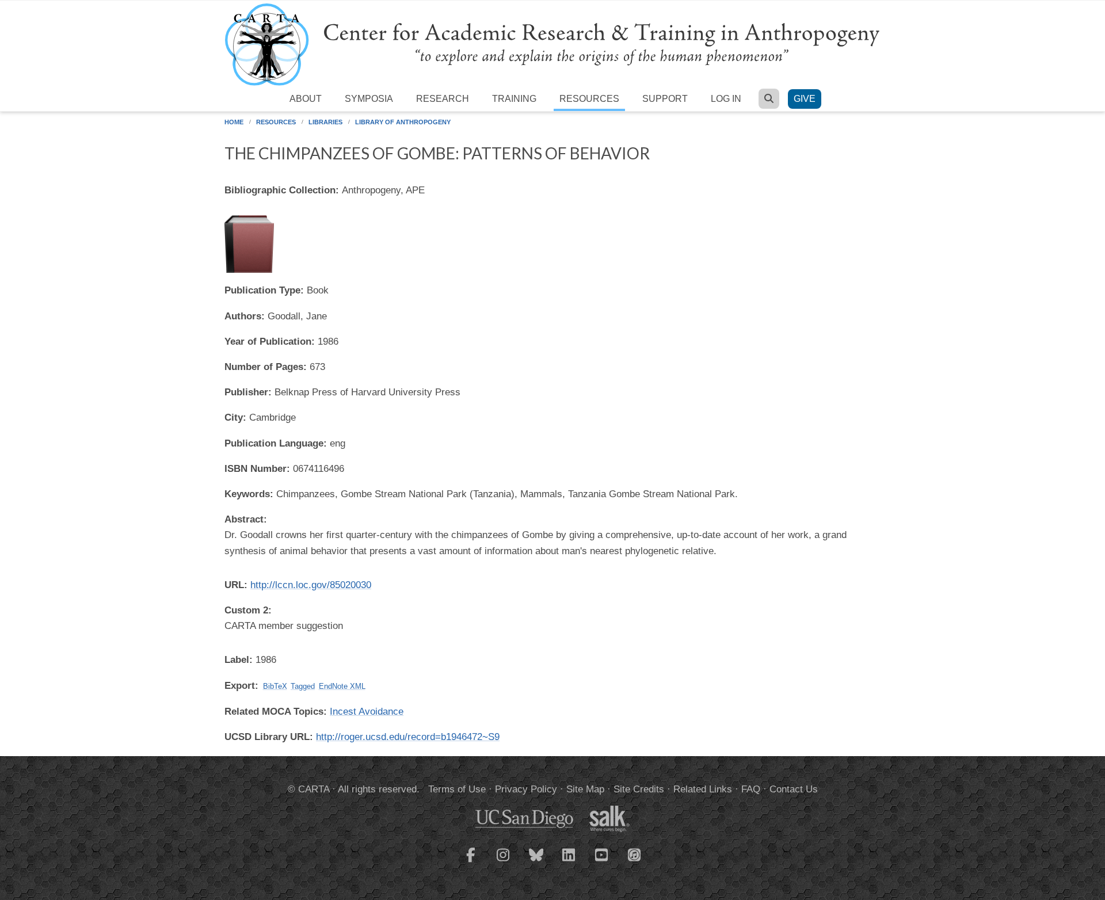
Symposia (369, 99)
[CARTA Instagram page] (503, 862)
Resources (589, 99)
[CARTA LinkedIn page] (569, 862)
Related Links (702, 789)
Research (442, 99)
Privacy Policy (526, 789)
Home (233, 122)
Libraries (325, 122)
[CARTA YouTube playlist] (602, 862)
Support (665, 99)
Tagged (303, 686)
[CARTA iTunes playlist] (634, 854)
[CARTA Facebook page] (470, 862)
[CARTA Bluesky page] (536, 862)
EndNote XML (342, 686)
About (305, 99)
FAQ (750, 789)
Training (514, 99)
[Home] (552, 44)
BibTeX (275, 686)
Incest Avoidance (366, 711)
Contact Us (793, 789)
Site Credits (639, 789)
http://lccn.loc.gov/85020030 (310, 584)
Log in (726, 99)
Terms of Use (457, 789)
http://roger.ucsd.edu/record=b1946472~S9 (408, 736)
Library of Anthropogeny (403, 122)
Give (805, 99)
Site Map (585, 789)
